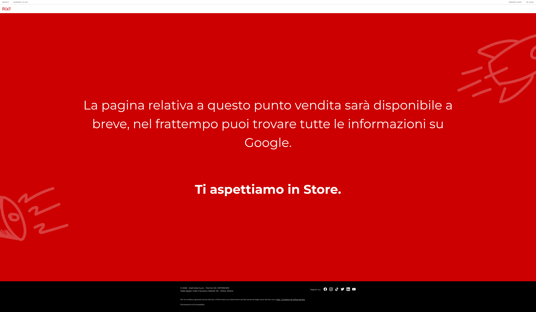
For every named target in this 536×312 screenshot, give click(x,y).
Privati (5, 2)
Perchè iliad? (515, 2)
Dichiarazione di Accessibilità (192, 304)
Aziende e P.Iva (20, 2)
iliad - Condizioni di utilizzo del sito (291, 299)
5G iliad (530, 2)
